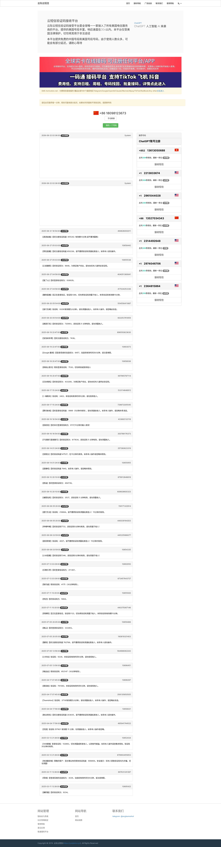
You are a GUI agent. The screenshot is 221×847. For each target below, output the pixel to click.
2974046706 (152, 263)
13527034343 (155, 218)
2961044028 (152, 195)
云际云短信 (43, 3)
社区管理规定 (43, 820)
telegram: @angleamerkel (123, 816)
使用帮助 (170, 3)
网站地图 (78, 820)
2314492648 (152, 240)
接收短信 (159, 164)
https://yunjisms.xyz (71, 843)
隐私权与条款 (43, 816)
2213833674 (152, 173)
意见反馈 (41, 828)
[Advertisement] (86, 158)
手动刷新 (111, 118)
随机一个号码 (111, 125)
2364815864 (152, 286)
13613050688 (156, 150)
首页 (128, 3)
